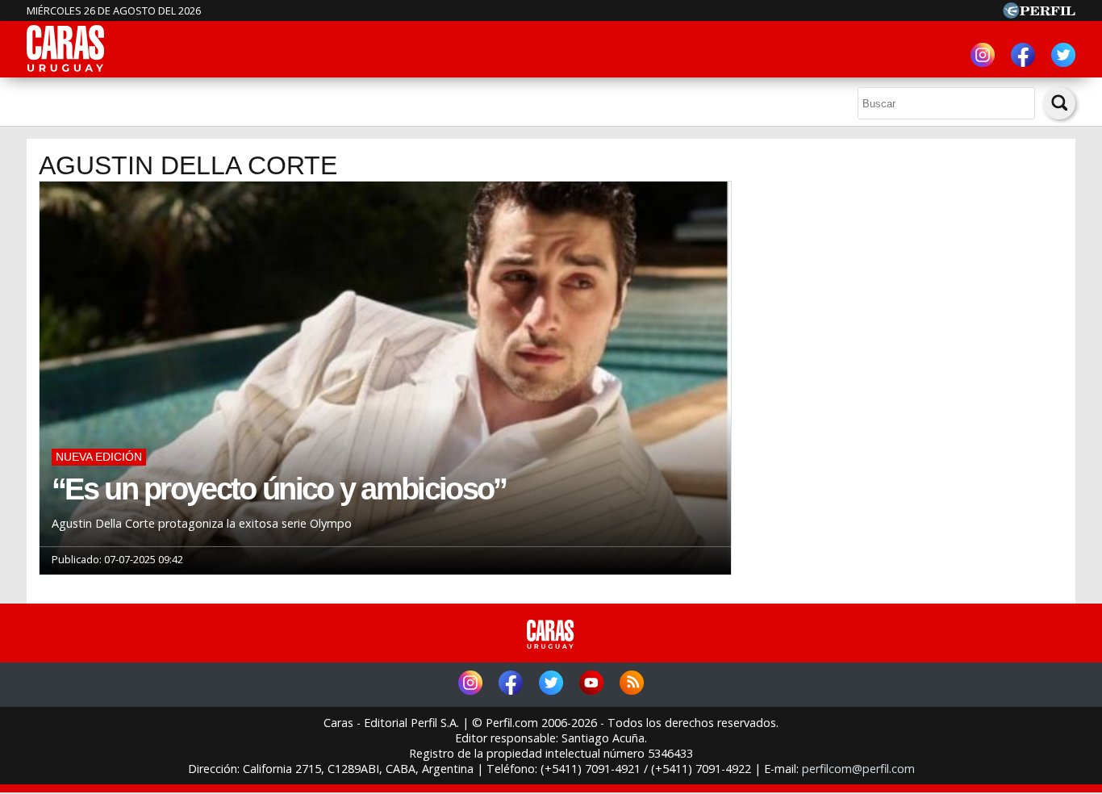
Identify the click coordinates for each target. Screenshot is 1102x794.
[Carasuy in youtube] (591, 685)
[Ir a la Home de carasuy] (66, 69)
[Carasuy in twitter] (1063, 57)
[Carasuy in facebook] (1023, 57)
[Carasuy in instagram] (983, 57)
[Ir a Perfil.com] (1039, 14)
